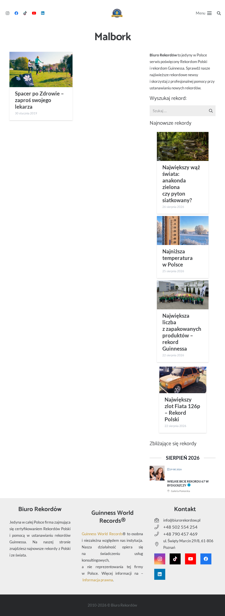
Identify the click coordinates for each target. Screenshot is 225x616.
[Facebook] (16, 13)
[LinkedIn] (42, 13)
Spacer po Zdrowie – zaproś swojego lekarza (39, 100)
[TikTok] (25, 13)
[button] (204, 13)
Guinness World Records (102, 533)
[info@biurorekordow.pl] (158, 520)
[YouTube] (34, 13)
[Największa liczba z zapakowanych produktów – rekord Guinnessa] (183, 294)
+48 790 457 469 (180, 534)
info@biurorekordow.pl (181, 520)
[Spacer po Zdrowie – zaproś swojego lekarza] (41, 69)
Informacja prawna (97, 580)
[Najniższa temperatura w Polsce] (183, 230)
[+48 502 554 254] (158, 527)
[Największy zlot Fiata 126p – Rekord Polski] (182, 380)
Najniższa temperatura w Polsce (177, 258)
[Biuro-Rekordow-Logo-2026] (117, 13)
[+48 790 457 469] (158, 534)
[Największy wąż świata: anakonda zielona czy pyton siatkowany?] (183, 146)
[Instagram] (7, 13)
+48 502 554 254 (180, 527)
